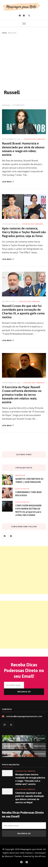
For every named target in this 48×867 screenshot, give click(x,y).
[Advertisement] (24, 60)
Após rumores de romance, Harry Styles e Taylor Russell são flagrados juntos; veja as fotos (24, 232)
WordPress (40, 856)
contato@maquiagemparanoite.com (24, 716)
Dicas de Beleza (22, 489)
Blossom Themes (13, 856)
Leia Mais (7, 181)
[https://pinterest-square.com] (11, 535)
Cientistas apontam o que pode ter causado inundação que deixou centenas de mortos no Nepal (29, 797)
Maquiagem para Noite (31, 849)
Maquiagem (20, 475)
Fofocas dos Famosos (34, 139)
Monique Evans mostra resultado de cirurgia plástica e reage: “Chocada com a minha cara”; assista (30, 779)
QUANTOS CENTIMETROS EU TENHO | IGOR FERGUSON (29, 480)
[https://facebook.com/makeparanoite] (4, 535)
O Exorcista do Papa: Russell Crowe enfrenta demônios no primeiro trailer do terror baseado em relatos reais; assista (21, 394)
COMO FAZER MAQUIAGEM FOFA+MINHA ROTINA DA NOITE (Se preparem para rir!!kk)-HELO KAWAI (28, 510)
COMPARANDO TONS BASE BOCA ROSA (28, 494)
